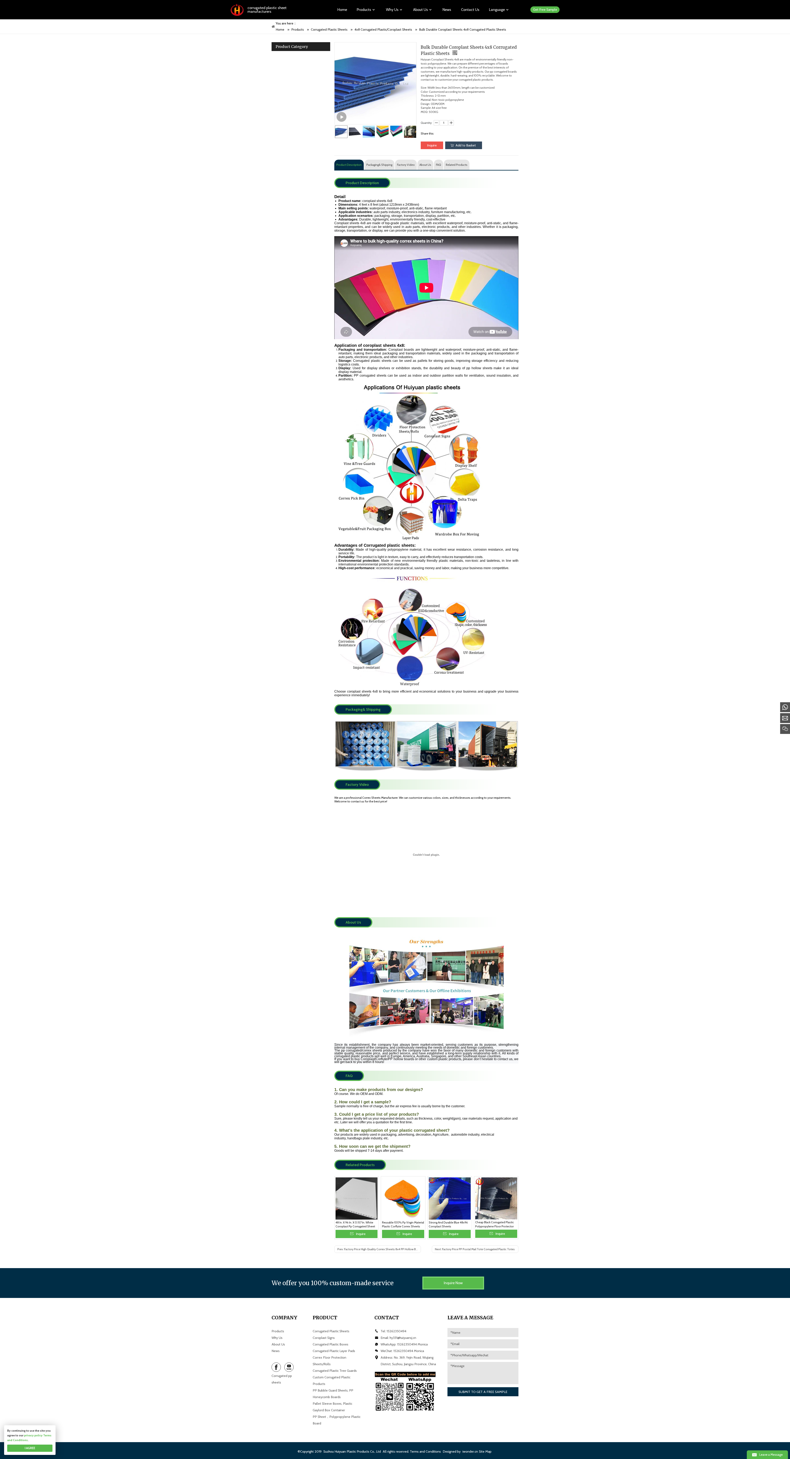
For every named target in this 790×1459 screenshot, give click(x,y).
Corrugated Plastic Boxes (330, 1344)
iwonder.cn (470, 1451)
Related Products (456, 165)
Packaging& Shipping (379, 165)
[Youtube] (289, 1367)
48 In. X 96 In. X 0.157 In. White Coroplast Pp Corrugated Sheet (355, 1224)
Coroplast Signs (324, 1338)
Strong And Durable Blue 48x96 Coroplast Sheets (448, 1224)
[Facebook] (276, 1367)
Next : (475, 1249)
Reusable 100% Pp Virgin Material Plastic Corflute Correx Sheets (403, 1224)
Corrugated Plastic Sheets (331, 1331)
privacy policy (33, 1435)
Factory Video (406, 165)
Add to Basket (465, 145)
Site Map (485, 1451)
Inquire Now (453, 1283)
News (276, 1351)
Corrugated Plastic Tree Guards (335, 1371)
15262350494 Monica (412, 1344)
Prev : (379, 1249)
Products (278, 1331)
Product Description (349, 165)
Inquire (432, 145)
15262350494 (396, 1331)
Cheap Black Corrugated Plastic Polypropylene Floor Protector (494, 1224)
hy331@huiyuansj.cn (403, 1338)
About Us (425, 165)
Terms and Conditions (425, 1451)
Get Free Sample (545, 10)
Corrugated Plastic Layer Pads (334, 1351)
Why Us (277, 1338)
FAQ (438, 165)
